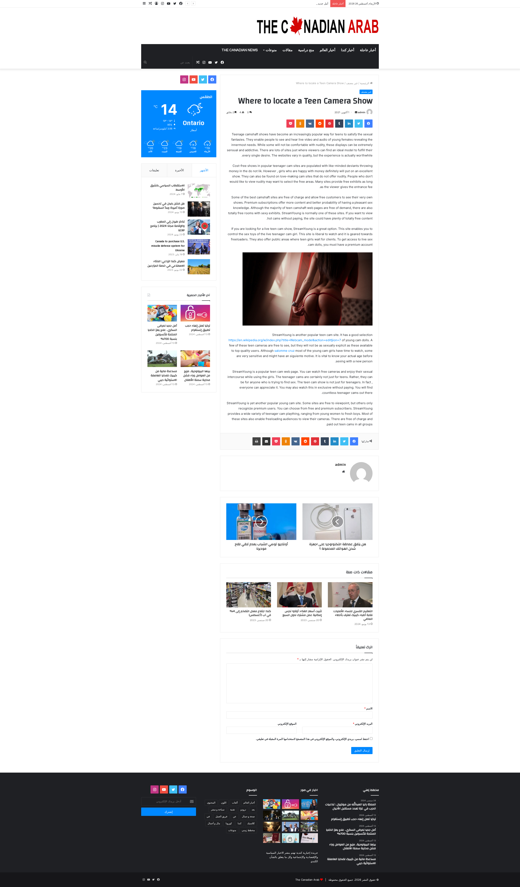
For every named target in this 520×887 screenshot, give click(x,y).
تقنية (232, 809)
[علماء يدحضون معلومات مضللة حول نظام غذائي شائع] (290, 838)
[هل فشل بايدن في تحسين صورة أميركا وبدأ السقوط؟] (199, 209)
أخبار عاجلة (368, 50)
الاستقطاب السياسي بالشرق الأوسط (167, 188)
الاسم (368, 708)
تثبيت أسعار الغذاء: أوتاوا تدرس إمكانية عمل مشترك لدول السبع (302, 613)
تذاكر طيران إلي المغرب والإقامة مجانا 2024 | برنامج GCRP (167, 226)
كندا (240, 823)
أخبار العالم (327, 50)
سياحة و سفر (217, 809)
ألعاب (235, 802)
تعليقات (154, 170)
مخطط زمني (248, 830)
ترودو (243, 809)
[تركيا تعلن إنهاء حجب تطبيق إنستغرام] (195, 313)
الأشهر (204, 170)
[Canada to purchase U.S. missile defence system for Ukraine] (199, 246)
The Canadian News (240, 50)
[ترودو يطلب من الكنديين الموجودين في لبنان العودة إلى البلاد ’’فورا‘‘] (271, 815)
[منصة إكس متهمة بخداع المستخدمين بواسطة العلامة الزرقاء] (309, 838)
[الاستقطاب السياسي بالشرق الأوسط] (199, 191)
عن (234, 816)
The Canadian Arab (307, 879)
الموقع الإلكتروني (287, 723)
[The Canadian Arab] (318, 26)
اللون (223, 802)
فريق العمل (221, 816)
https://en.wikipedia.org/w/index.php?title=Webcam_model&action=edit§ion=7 (285, 340)
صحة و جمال (248, 816)
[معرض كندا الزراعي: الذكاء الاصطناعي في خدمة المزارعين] (199, 266)
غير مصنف (352, 83)
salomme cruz (284, 351)
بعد (253, 809)
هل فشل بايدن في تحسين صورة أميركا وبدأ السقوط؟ (169, 206)
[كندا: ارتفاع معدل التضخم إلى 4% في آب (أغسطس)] (248, 594)
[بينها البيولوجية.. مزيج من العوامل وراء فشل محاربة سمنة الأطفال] (195, 358)
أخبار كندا (347, 50)
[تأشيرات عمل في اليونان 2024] (271, 838)
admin (361, 112)
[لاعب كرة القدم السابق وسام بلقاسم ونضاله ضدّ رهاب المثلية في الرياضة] (309, 827)
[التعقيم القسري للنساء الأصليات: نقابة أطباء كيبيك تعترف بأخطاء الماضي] (350, 594)
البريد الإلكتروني (363, 723)
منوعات (271, 50)
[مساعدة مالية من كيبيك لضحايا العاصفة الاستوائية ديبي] (162, 358)
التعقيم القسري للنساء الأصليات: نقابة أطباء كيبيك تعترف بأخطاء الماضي (353, 615)
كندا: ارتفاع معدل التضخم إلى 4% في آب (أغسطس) (250, 613)
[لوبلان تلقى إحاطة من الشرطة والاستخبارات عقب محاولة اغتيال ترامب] (290, 827)
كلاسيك (251, 823)
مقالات (287, 50)
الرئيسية (365, 83)
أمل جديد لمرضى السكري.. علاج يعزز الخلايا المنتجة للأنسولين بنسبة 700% (286, 3)
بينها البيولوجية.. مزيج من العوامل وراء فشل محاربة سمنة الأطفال (196, 376)
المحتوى (211, 802)
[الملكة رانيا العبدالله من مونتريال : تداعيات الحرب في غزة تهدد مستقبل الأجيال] (309, 804)
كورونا (229, 823)
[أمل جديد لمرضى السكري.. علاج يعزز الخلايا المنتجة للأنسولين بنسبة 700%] (162, 313)
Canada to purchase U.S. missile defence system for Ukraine (168, 246)
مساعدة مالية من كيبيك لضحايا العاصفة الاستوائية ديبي (164, 376)
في (208, 816)
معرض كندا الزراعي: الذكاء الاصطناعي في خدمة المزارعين (166, 263)
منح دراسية (306, 50)
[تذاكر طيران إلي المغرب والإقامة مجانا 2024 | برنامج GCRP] (199, 227)
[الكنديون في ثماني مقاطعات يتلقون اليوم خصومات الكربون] (271, 827)
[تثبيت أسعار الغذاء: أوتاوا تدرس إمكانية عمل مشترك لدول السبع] (299, 594)
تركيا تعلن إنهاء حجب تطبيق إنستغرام (197, 328)
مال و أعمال (214, 823)
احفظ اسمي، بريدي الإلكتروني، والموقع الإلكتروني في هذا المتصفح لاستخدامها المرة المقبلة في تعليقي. (312, 738)
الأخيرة (179, 170)
